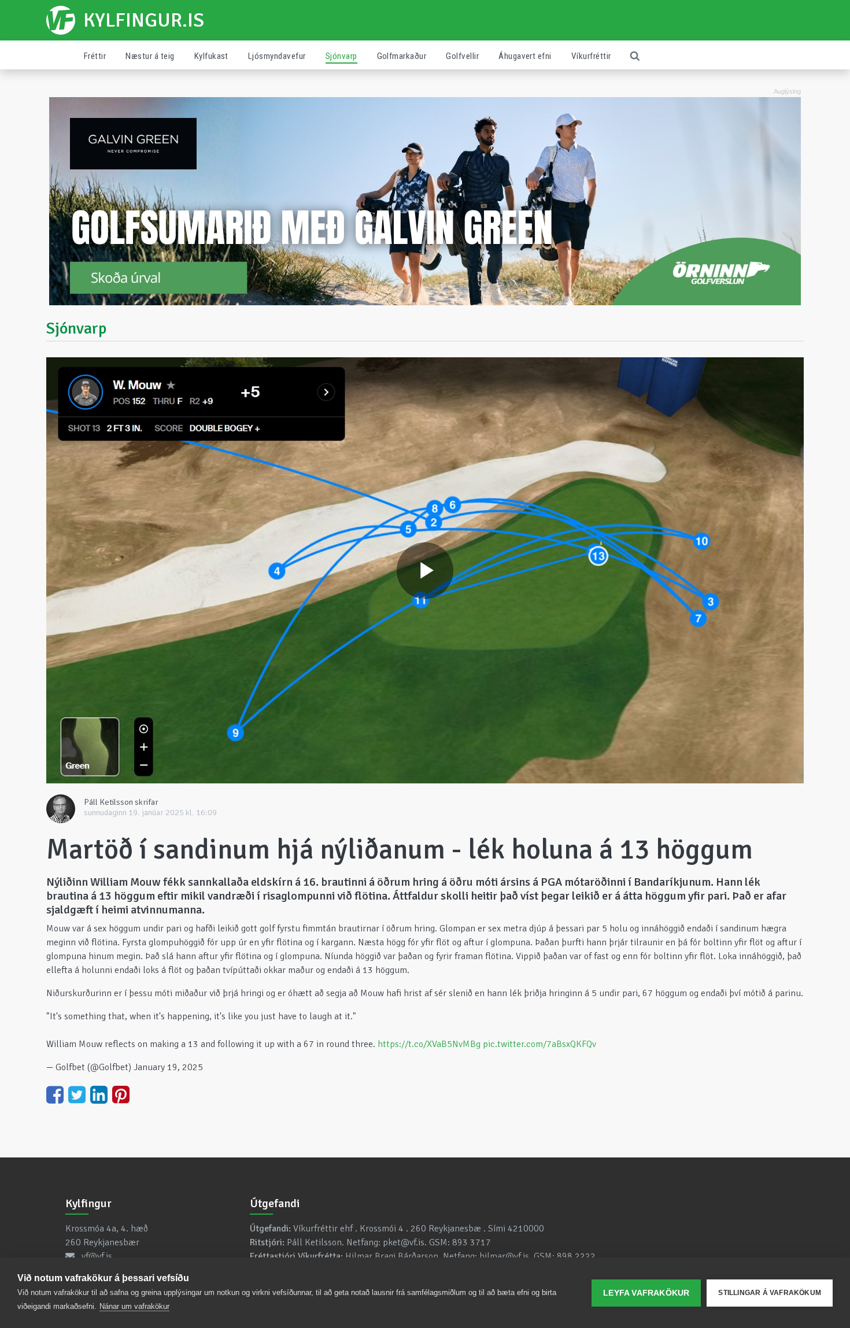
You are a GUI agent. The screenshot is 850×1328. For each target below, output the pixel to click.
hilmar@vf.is (504, 1256)
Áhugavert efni (525, 56)
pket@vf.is (403, 1242)
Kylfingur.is (143, 20)
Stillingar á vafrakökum (769, 1293)
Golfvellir (462, 56)
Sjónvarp (341, 56)
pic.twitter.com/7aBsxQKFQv (539, 1044)
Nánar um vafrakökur (134, 1306)
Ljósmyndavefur (277, 56)
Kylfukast (211, 56)
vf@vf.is (97, 1256)
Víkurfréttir (591, 56)
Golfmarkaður (402, 56)
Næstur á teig (149, 56)
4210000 (526, 1228)
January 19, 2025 (168, 1067)
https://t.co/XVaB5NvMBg (429, 1044)
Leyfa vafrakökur (646, 1293)
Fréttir (95, 56)
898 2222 (576, 1256)
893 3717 (471, 1242)
